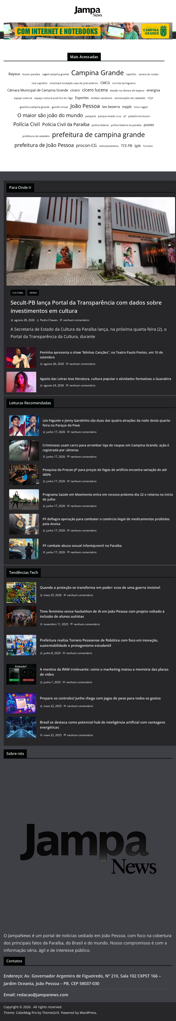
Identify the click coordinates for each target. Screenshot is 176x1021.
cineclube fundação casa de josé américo (74, 83)
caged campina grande (55, 74)
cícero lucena (95, 90)
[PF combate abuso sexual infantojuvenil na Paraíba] (24, 549)
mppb (127, 106)
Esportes (82, 97)
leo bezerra (111, 106)
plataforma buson (139, 116)
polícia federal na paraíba (126, 125)
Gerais (33, 292)
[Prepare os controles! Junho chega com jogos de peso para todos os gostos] (21, 703)
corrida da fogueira (123, 83)
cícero (75, 90)
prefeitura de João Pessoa (44, 145)
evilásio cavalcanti (101, 98)
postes (149, 124)
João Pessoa (85, 106)
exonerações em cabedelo (130, 98)
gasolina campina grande (35, 107)
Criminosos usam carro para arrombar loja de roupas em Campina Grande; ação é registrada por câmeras (106, 447)
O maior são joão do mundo (50, 115)
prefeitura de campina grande (98, 134)
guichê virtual (60, 107)
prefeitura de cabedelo (36, 136)
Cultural (17, 292)
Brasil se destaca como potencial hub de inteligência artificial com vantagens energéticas (102, 725)
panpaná (90, 116)
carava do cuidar (149, 74)
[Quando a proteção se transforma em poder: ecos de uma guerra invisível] (21, 592)
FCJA (150, 98)
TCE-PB (126, 145)
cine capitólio (39, 83)
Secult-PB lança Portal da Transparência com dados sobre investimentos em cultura (86, 306)
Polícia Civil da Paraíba (65, 124)
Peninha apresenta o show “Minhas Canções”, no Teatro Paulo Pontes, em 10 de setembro (101, 354)
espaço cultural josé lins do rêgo (53, 98)
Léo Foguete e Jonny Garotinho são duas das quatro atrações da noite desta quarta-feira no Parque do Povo (107, 422)
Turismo (148, 146)
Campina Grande (97, 72)
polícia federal (100, 125)
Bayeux (14, 74)
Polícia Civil (26, 124)
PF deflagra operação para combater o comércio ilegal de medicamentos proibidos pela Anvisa (106, 521)
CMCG (105, 82)
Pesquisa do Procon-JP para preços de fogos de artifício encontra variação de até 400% (105, 472)
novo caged (141, 107)
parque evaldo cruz (109, 116)
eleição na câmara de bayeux (127, 90)
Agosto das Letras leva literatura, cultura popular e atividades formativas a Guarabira (105, 379)
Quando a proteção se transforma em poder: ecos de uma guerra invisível (100, 587)
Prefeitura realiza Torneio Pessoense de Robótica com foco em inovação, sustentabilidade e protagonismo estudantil (99, 643)
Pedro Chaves (49, 320)
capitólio (131, 74)
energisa (153, 90)
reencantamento (109, 146)
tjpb (138, 145)
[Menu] (7, 35)
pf (125, 116)
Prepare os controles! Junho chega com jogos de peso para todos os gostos (100, 698)
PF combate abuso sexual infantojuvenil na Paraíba (82, 545)
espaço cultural (23, 98)
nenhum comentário (76, 320)
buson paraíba (31, 74)
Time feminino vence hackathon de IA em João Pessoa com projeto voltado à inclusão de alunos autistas (102, 614)
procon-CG (86, 145)
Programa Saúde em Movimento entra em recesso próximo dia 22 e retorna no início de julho (108, 496)
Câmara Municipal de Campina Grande (37, 90)
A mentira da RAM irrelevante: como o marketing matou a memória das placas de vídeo (104, 672)
